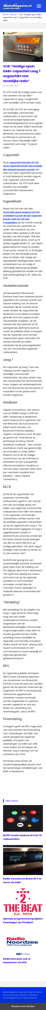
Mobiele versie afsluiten (23, 1006)
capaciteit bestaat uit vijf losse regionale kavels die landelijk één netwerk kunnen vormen (22, 166)
